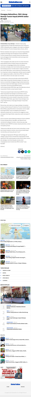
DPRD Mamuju (6, 278)
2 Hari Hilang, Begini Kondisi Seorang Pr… (16, 257)
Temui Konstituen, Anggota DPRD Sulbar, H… (17, 362)
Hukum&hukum (10, 322)
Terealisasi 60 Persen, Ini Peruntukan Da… (16, 345)
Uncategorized (10, 327)
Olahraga (5, 280)
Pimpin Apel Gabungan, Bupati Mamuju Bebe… (16, 318)
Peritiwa (3, 220)
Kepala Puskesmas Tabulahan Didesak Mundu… (16, 307)
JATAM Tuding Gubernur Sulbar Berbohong (17, 312)
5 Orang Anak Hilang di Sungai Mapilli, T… (16, 246)
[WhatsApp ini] (29, 151)
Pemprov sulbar (6, 270)
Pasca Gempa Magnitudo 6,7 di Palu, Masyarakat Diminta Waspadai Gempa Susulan (7, 177)
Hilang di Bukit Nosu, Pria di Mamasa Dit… (16, 252)
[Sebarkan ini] (19, 151)
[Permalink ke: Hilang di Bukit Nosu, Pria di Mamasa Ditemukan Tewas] (8, 185)
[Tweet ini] (22, 151)
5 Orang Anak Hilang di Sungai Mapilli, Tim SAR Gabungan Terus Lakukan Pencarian (23, 177)
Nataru (4, 273)
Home (8, 386)
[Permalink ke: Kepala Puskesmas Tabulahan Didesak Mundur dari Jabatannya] (15, 295)
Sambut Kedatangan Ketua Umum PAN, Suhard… (18, 339)
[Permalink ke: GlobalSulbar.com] (2, 21)
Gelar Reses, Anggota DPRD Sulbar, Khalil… (16, 351)
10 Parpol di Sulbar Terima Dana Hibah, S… (16, 356)
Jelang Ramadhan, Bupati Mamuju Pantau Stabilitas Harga (23, 157)
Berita (8, 311)
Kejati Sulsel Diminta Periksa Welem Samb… (17, 323)
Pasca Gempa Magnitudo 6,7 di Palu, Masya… (11, 241)
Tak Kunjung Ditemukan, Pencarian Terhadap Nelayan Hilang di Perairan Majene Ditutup (23, 207)
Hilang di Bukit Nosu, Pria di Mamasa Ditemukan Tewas (7, 190)
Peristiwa (3, 240)
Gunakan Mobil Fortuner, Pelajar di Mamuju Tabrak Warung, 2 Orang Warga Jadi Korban (7, 207)
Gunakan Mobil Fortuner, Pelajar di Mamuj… (16, 263)
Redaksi (23, 386)
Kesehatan (9, 305)
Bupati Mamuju (6, 275)
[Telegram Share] (25, 151)
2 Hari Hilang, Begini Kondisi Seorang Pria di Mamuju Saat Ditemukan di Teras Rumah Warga (23, 192)
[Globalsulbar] (15, 2)
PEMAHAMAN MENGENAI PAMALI (7, 156)
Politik (3, 335)
